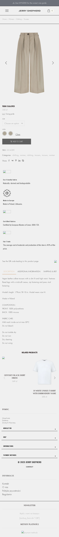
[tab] (29, 428)
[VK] (12, 161)
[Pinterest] (16, 161)
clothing (19, 19)
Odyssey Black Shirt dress (14, 376)
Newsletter (7, 428)
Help (4, 437)
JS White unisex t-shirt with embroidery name (44, 392)
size (3, 119)
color (4, 129)
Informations (8, 446)
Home (4, 19)
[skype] (22, 161)
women (11, 19)
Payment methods (9, 455)
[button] (6, 63)
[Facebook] (9, 161)
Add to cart (18, 141)
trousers (26, 19)
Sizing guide (10, 114)
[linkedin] (19, 161)
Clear (18, 134)
